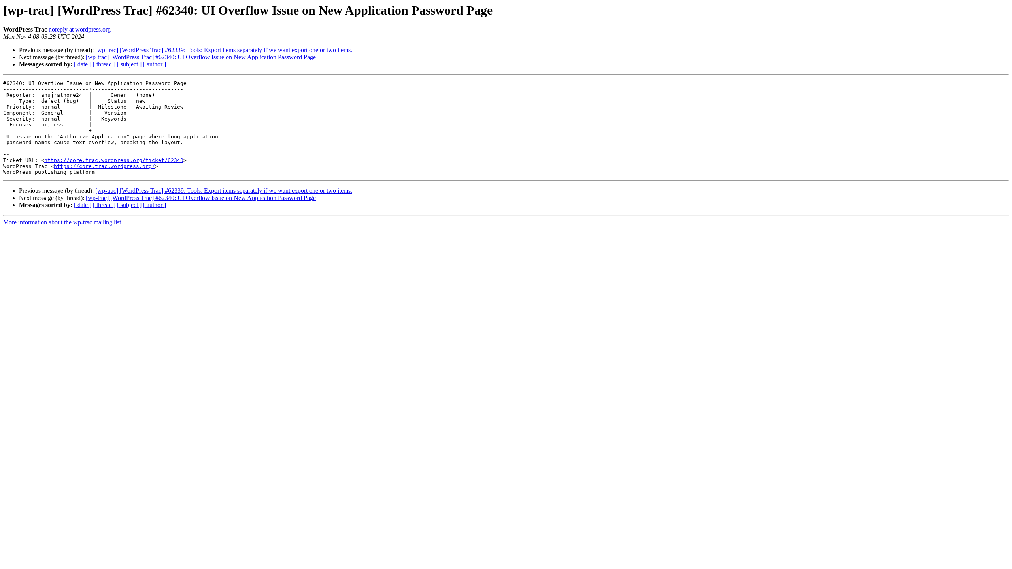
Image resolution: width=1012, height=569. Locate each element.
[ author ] (154, 64)
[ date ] (82, 64)
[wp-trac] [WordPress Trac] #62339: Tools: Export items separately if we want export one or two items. (223, 50)
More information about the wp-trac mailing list (62, 222)
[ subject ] (129, 64)
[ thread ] (104, 64)
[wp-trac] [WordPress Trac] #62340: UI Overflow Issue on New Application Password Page (201, 57)
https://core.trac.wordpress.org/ (104, 166)
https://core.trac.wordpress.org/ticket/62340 (113, 160)
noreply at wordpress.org (80, 29)
